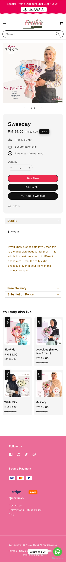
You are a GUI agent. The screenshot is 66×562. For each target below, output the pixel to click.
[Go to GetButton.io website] (57, 558)
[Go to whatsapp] (57, 551)
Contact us (15, 505)
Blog (11, 514)
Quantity (12, 162)
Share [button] (16, 206)
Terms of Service (18, 551)
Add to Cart (33, 187)
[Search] (57, 34)
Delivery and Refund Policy (25, 509)
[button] (4, 23)
